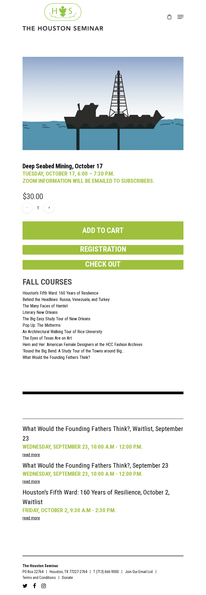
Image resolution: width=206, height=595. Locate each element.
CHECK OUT (103, 264)
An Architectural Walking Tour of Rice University (62, 331)
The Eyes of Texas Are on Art (47, 338)
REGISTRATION (103, 249)
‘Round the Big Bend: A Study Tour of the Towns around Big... (73, 351)
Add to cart (103, 230)
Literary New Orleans (40, 312)
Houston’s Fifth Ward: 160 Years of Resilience (60, 293)
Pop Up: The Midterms (42, 325)
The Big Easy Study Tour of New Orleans (56, 319)
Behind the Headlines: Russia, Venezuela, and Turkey (66, 299)
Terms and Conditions (39, 577)
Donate (67, 577)
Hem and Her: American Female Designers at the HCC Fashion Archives (82, 344)
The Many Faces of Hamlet (45, 306)
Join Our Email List (139, 572)
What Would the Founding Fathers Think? (56, 357)
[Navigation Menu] (180, 17)
